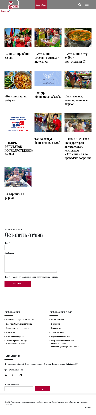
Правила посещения (15, 336)
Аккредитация (57, 332)
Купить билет (41, 5)
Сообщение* (9, 253)
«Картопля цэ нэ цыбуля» (15, 98)
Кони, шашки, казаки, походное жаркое (76, 100)
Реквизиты (56, 328)
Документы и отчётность (17, 328)
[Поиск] (42, 388)
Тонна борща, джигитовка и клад (47, 141)
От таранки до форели (14, 196)
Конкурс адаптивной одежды (47, 95)
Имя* (7, 243)
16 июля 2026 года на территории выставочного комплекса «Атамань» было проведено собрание (77, 148)
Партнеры (10, 332)
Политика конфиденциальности (20, 319)
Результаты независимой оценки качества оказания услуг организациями (65, 343)
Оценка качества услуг (61, 336)
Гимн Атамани (57, 319)
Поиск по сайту (11, 384)
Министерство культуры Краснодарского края (17, 342)
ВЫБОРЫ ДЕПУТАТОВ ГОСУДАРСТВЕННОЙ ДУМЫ (18, 148)
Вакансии (55, 324)
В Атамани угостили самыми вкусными (46, 57)
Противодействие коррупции (19, 324)
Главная (5, 11)
